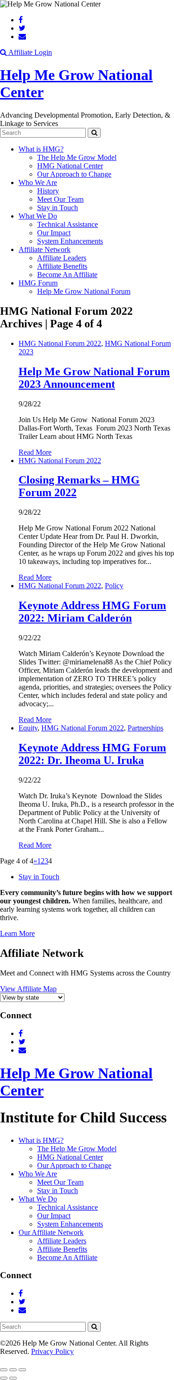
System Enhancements (70, 241)
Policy (114, 586)
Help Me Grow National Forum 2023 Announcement (94, 377)
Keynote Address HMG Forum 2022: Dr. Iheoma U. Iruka (92, 754)
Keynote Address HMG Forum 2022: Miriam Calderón (92, 611)
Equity (28, 728)
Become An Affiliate (67, 275)
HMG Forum (38, 283)
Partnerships (145, 728)
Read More (35, 452)
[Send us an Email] (22, 36)
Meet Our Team (60, 199)
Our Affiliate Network (51, 1232)
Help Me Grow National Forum (83, 291)
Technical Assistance (67, 224)
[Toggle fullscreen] (13, 1369)
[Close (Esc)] (3, 1369)
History (48, 191)
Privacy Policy (52, 1351)
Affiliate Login (30, 52)
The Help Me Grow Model (76, 157)
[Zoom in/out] (22, 1369)
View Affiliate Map (28, 989)
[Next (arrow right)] (13, 1378)
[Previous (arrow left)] (3, 1378)
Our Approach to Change (74, 174)
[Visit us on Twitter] (22, 28)
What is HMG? (41, 149)
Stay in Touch (57, 208)
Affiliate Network (45, 249)
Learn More (17, 933)
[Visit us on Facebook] (21, 20)
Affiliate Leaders (61, 258)
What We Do (38, 216)
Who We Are (38, 182)
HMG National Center (70, 166)
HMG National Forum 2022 (60, 343)
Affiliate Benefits (62, 266)
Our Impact (54, 233)
